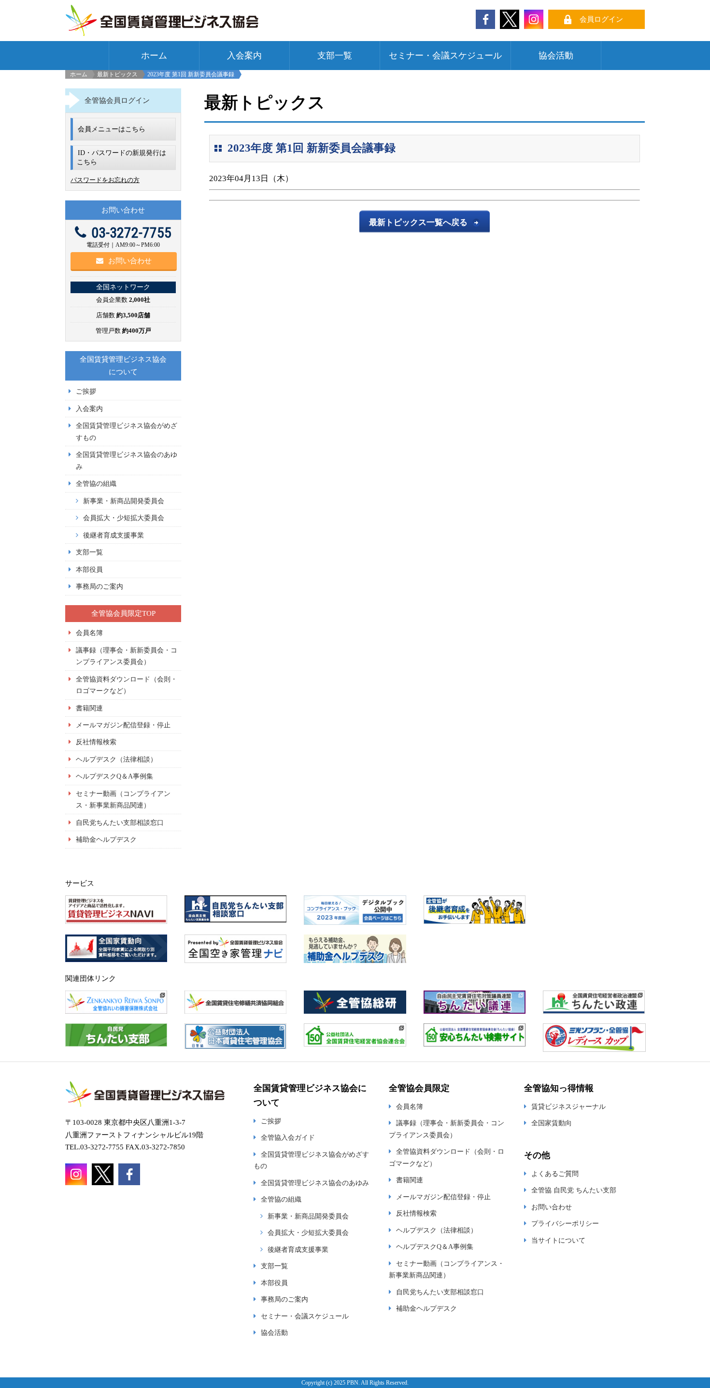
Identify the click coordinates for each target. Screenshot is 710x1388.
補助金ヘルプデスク (106, 839)
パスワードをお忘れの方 (105, 180)
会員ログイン (601, 19)
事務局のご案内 (99, 586)
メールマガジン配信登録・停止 (123, 725)
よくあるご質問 (555, 1173)
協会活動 (556, 55)
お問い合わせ (130, 261)
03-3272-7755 (131, 232)
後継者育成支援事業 (113, 535)
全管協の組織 (96, 483)
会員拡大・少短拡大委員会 (123, 518)
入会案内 (244, 55)
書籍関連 (89, 708)
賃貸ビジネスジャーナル (568, 1106)
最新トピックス (117, 74)
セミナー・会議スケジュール (445, 55)
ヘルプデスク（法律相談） (116, 759)
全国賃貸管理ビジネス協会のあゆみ (315, 1183)
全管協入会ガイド (288, 1137)
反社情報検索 (96, 742)
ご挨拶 (86, 391)
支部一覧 (334, 55)
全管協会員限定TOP (123, 613)
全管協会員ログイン (117, 100)
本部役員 (89, 569)
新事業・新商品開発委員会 (123, 501)
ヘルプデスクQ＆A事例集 (114, 776)
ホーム (154, 55)
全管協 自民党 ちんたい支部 (573, 1190)
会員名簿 (89, 633)
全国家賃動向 (551, 1123)
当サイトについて (558, 1240)
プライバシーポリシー (565, 1223)
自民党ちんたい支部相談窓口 (120, 822)
